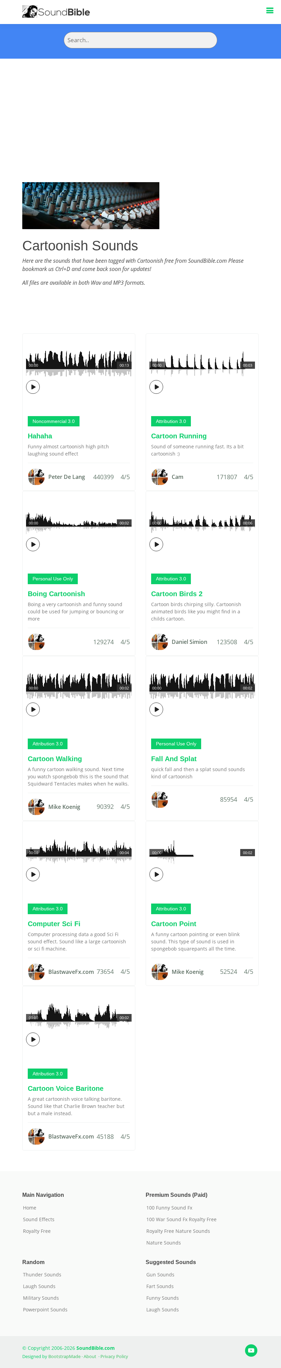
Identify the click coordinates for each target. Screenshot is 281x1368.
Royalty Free (37, 1231)
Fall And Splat (174, 759)
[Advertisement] (140, 110)
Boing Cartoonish (56, 594)
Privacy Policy (114, 1356)
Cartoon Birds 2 (177, 594)
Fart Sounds (160, 1286)
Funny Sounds (162, 1298)
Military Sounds (41, 1298)
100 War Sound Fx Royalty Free (181, 1219)
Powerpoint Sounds (45, 1309)
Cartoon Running (179, 436)
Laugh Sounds (39, 1286)
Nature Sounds (163, 1242)
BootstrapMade (64, 1356)
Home (29, 1207)
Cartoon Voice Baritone (65, 1088)
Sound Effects (38, 1219)
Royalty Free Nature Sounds (178, 1231)
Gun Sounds (160, 1274)
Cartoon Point (173, 924)
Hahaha (40, 436)
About (90, 1356)
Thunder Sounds (42, 1274)
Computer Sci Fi (54, 924)
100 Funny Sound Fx (169, 1207)
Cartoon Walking (55, 759)
